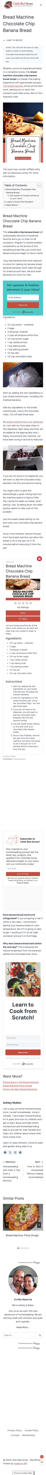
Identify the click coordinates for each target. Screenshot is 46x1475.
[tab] (18, 1248)
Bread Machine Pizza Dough (17, 1085)
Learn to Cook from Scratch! (20, 202)
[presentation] (23, 1217)
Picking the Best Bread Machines (20, 1089)
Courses (15, 1435)
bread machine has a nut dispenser (25, 422)
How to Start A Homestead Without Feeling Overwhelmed (35, 1169)
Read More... (23, 1327)
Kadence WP (20, 1463)
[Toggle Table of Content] (37, 185)
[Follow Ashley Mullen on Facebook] (5, 1152)
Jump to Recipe (14, 40)
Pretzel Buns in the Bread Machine (21, 1082)
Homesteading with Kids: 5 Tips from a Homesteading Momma (11, 1171)
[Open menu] (41, 5)
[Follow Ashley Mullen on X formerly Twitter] (10, 1152)
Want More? (12, 205)
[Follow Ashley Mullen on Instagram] (15, 1152)
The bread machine (13, 86)
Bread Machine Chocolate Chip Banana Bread (21, 191)
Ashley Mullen (12, 1102)
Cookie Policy (32, 1430)
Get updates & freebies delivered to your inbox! (24, 197)
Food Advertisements (24, 1262)
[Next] (39, 1225)
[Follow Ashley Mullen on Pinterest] (20, 1152)
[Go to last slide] (7, 1225)
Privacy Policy (14, 1430)
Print (23, 613)
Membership (28, 1435)
